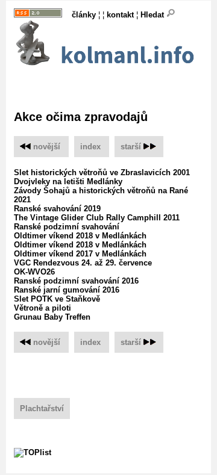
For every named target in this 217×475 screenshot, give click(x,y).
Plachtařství (42, 408)
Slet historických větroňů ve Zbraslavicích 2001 (102, 172)
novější (45, 146)
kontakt (120, 14)
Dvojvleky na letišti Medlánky (68, 181)
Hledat (153, 14)
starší (131, 146)
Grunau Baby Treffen (52, 316)
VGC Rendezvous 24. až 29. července (83, 262)
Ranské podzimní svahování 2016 (76, 280)
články (84, 14)
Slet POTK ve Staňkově (57, 298)
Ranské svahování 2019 (57, 208)
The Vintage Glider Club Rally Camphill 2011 (97, 217)
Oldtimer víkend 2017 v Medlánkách (80, 253)
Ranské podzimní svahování (66, 226)
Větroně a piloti (42, 307)
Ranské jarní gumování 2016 (66, 289)
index (90, 146)
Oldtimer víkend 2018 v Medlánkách (80, 235)
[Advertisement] (115, 84)
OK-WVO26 (34, 271)
